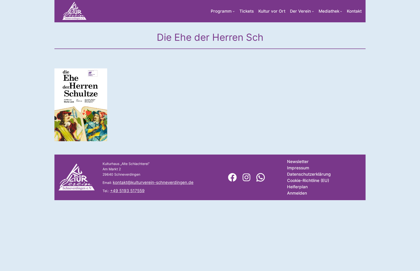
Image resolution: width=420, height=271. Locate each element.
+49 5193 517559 (127, 190)
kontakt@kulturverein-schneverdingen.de (153, 182)
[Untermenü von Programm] (234, 11)
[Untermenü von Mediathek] (341, 11)
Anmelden (297, 193)
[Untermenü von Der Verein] (313, 11)
